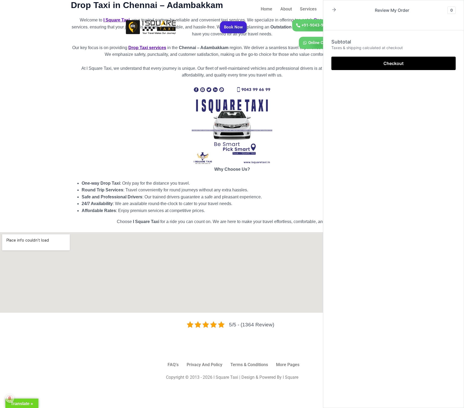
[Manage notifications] (9, 398)
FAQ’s (173, 364)
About (286, 9)
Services (308, 9)
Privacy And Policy (204, 364)
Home (266, 9)
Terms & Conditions (249, 364)
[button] (334, 10)
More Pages (287, 364)
